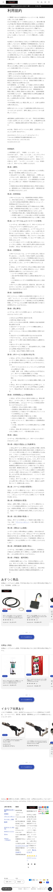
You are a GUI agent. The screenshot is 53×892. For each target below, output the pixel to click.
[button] (3, 2)
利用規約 (20, 889)
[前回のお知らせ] (2, 6)
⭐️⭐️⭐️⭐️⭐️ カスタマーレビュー (32, 858)
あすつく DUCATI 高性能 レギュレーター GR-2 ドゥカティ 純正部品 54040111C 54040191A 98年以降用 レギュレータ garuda (37, 616)
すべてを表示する (26, 637)
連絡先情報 (33, 889)
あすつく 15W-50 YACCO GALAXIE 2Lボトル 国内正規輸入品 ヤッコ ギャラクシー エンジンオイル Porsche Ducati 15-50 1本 (37, 680)
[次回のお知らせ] (50, 6)
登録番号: (18, 852)
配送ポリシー (26, 889)
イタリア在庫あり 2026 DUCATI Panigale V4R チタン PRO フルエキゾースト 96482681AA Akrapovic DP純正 (12, 740)
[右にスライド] (29, 632)
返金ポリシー (35, 887)
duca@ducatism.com (21, 846)
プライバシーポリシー (22, 522)
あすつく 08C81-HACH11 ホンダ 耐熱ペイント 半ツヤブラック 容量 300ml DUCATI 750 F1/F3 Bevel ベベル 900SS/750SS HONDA (13, 682)
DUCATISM (14, 887)
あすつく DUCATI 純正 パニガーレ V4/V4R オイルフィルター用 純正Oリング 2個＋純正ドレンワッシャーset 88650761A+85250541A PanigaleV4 (13, 616)
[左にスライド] (23, 632)
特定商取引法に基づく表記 (43, 889)
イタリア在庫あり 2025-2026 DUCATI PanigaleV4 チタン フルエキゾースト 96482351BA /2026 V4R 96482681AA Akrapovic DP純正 (37, 742)
